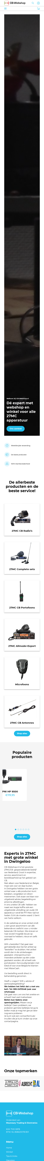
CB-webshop (14, 2)
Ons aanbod (16, 429)
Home (9, 1148)
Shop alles (22, 733)
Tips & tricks (11, 1156)
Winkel (9, 1152)
